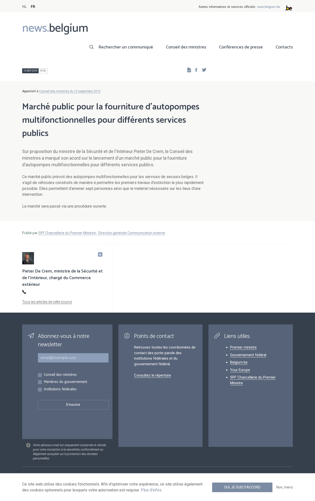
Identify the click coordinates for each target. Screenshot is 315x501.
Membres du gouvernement (65, 382)
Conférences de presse (241, 47)
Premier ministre (243, 347)
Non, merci (284, 487)
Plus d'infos (151, 490)
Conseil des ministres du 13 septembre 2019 (69, 91)
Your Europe (240, 370)
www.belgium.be (268, 7)
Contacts (284, 47)
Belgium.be (239, 362)
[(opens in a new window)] (194, 69)
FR (33, 6)
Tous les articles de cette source (47, 302)
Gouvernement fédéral (248, 355)
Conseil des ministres (186, 47)
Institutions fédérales (60, 389)
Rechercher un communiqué (125, 47)
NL (24, 6)
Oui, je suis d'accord (242, 487)
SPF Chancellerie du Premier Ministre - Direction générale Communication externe (101, 233)
